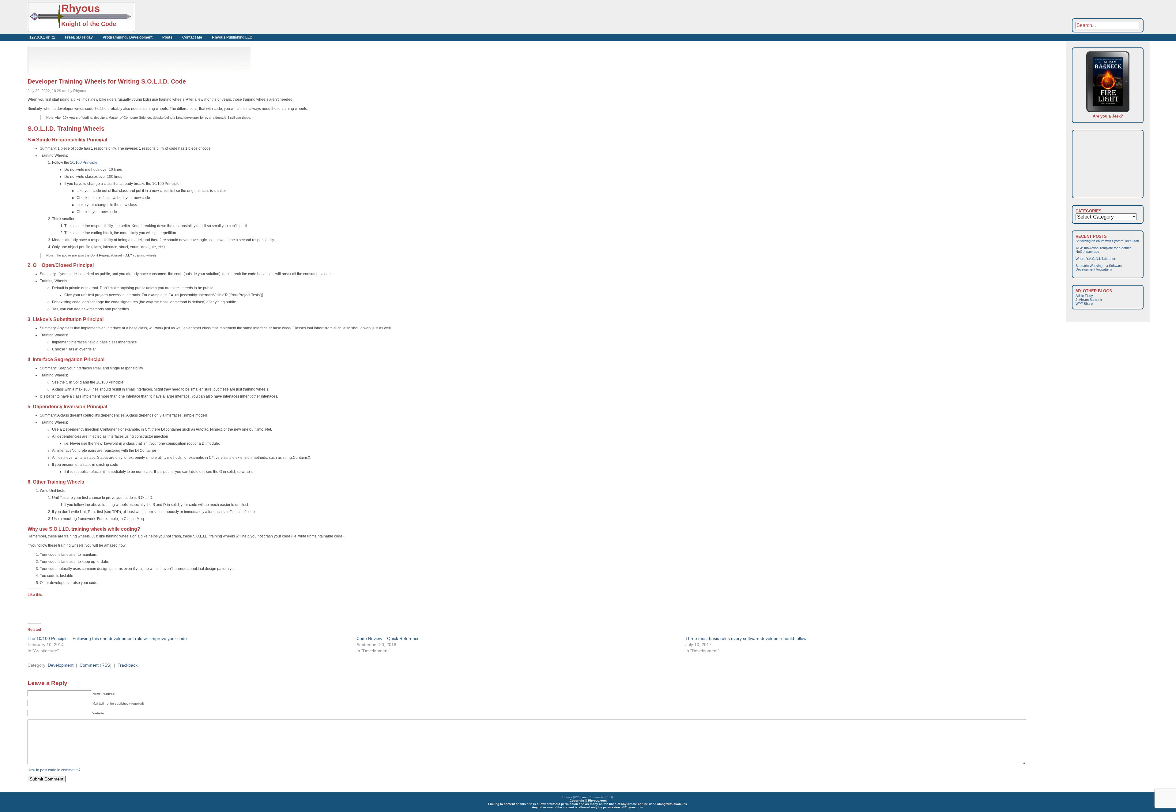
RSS (105, 665)
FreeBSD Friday (79, 37)
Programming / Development (128, 37)
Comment (89, 665)
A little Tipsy (1084, 295)
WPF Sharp (1084, 303)
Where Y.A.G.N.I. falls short (1096, 258)
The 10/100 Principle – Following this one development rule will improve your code (107, 638)
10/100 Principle (83, 162)
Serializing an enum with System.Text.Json (1107, 241)
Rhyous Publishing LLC (232, 37)
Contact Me (192, 37)
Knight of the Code (88, 24)
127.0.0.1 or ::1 (42, 37)
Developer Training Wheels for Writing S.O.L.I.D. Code (107, 81)
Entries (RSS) (571, 797)
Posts (167, 37)
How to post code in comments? (54, 770)
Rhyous (80, 8)
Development (61, 665)
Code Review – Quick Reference (388, 638)
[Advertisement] (202, 17)
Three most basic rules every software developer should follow (745, 638)
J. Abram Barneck (1089, 299)
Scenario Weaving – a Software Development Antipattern (1099, 267)
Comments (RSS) (601, 797)
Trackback (128, 665)
